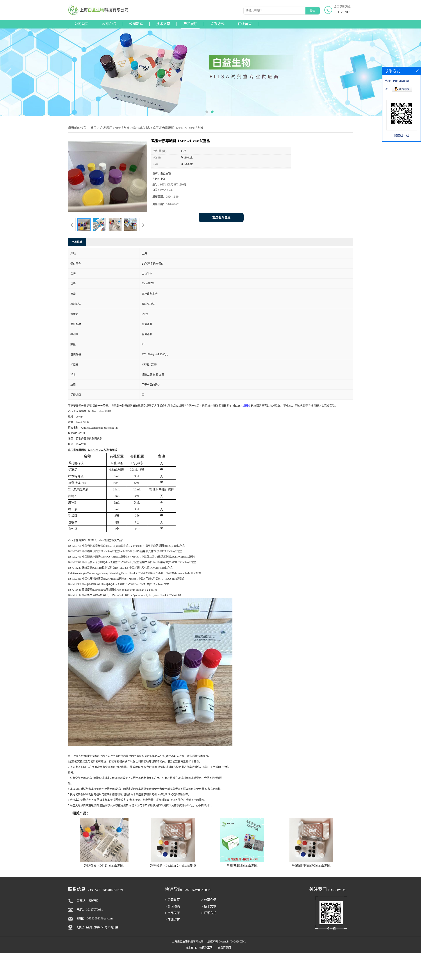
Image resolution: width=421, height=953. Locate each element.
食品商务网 (224, 947)
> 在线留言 (172, 919)
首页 (93, 128)
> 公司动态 (172, 906)
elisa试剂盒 (122, 128)
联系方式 (217, 24)
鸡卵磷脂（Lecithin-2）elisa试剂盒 (173, 865)
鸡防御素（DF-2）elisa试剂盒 (104, 865)
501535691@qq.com (100, 918)
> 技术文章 (208, 906)
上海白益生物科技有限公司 (187, 941)
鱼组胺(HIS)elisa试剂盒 (242, 865)
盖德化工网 (205, 947)
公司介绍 (109, 24)
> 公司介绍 (208, 899)
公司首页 (82, 24)
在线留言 (245, 24)
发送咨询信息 (221, 217)
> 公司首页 (172, 899)
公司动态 (136, 24)
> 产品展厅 (172, 913)
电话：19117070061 (90, 909)
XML (243, 941)
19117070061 (343, 12)
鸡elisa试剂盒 (141, 128)
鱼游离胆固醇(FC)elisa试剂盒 (311, 865)
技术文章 (163, 24)
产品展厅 (190, 24)
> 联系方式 (208, 913)
